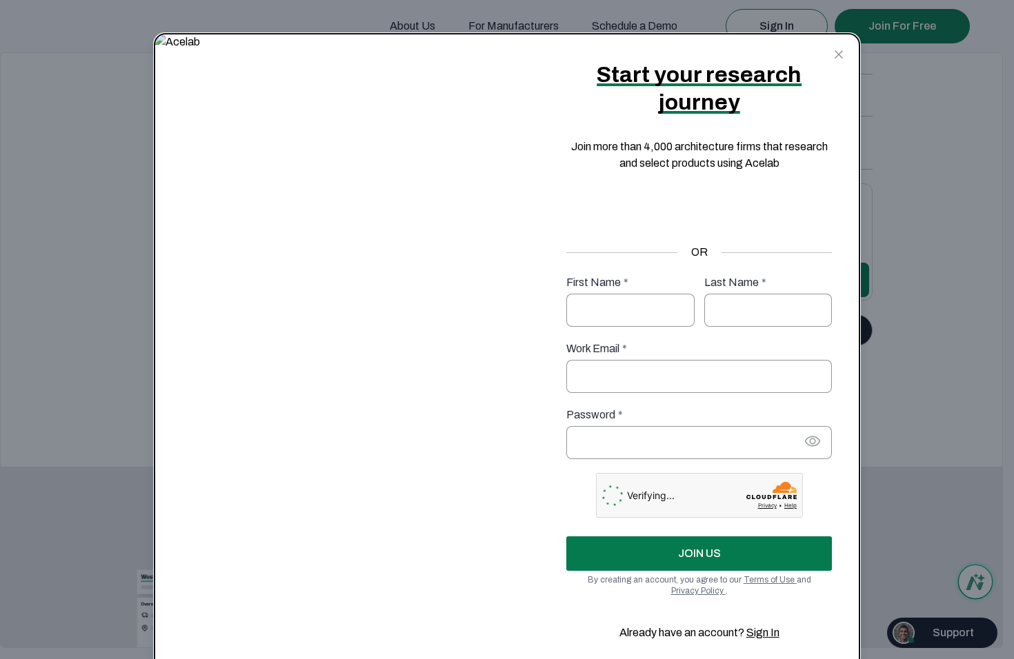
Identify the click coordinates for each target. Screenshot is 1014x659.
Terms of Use (770, 580)
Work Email (596, 348)
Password (594, 414)
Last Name (735, 282)
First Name (597, 282)
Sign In (762, 632)
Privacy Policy (698, 591)
